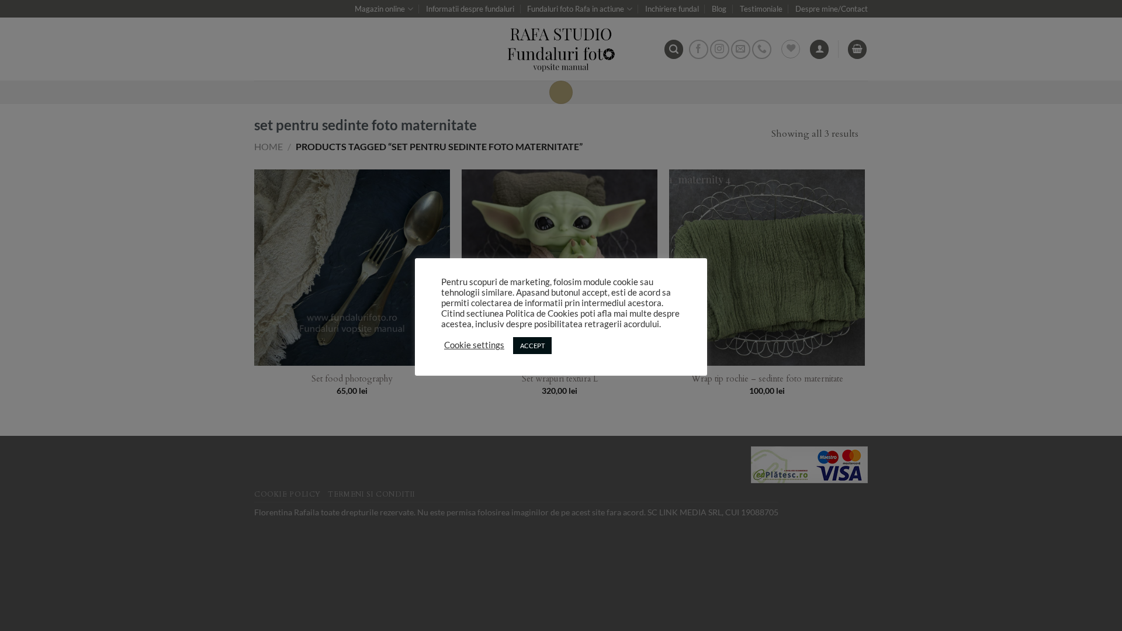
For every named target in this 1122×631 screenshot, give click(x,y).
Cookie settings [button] (474, 345)
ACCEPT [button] (532, 345)
